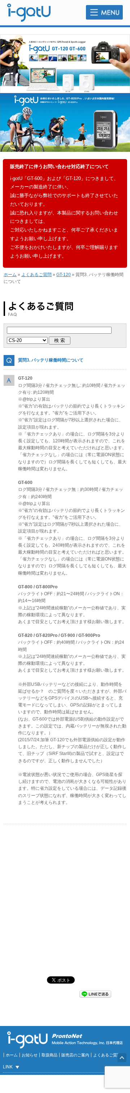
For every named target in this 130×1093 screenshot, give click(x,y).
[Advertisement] (65, 900)
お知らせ (30, 1055)
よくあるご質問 (36, 274)
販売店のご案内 (75, 1055)
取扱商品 (49, 1055)
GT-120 (63, 274)
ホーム (10, 274)
